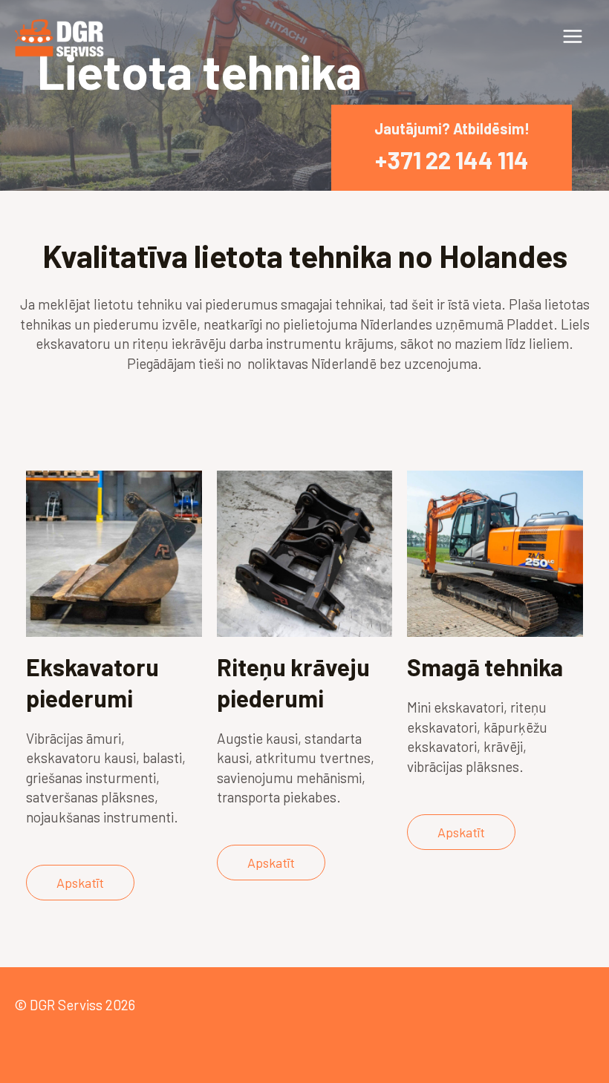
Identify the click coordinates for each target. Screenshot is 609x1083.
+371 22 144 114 (452, 159)
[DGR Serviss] (59, 36)
